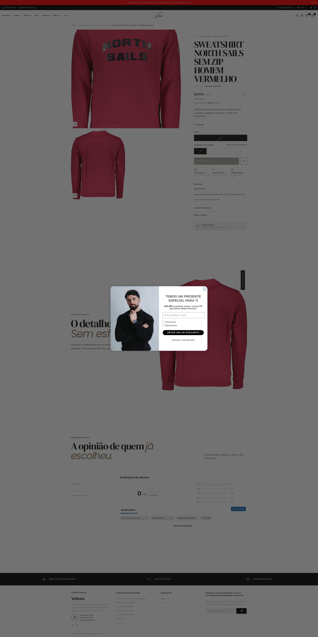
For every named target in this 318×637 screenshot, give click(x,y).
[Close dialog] (204, 289)
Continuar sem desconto (183, 340)
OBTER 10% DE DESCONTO (183, 332)
